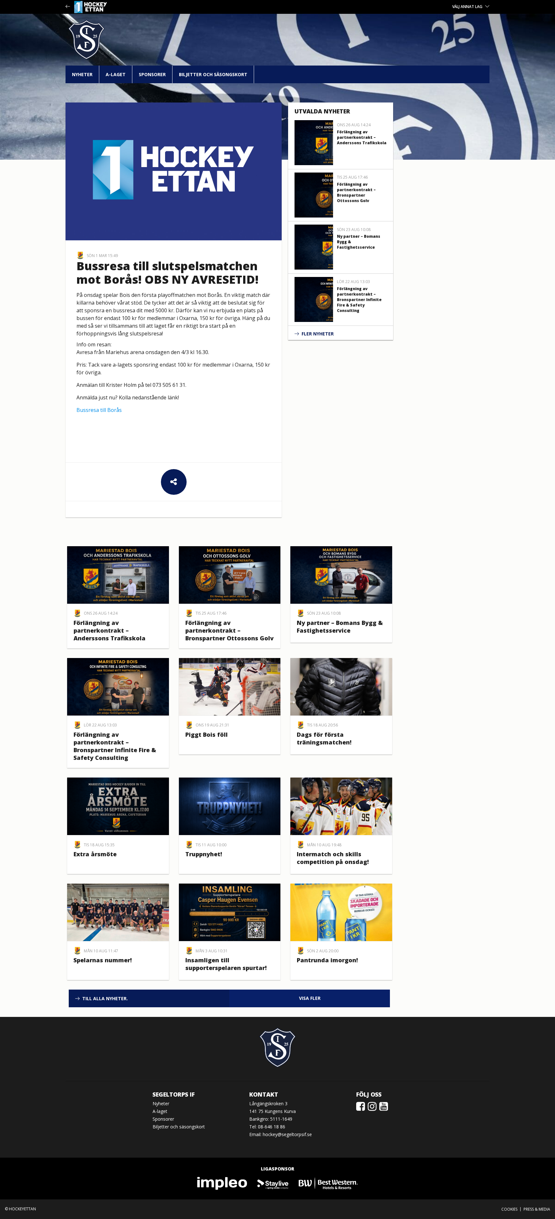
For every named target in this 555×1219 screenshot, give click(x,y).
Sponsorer (152, 74)
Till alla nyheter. (105, 998)
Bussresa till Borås (99, 410)
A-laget (116, 74)
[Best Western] (328, 1183)
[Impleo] (222, 1183)
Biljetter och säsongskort (213, 74)
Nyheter (82, 74)
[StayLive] (273, 1183)
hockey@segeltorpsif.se (287, 1134)
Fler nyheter (318, 334)
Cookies (509, 1209)
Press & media (537, 1209)
